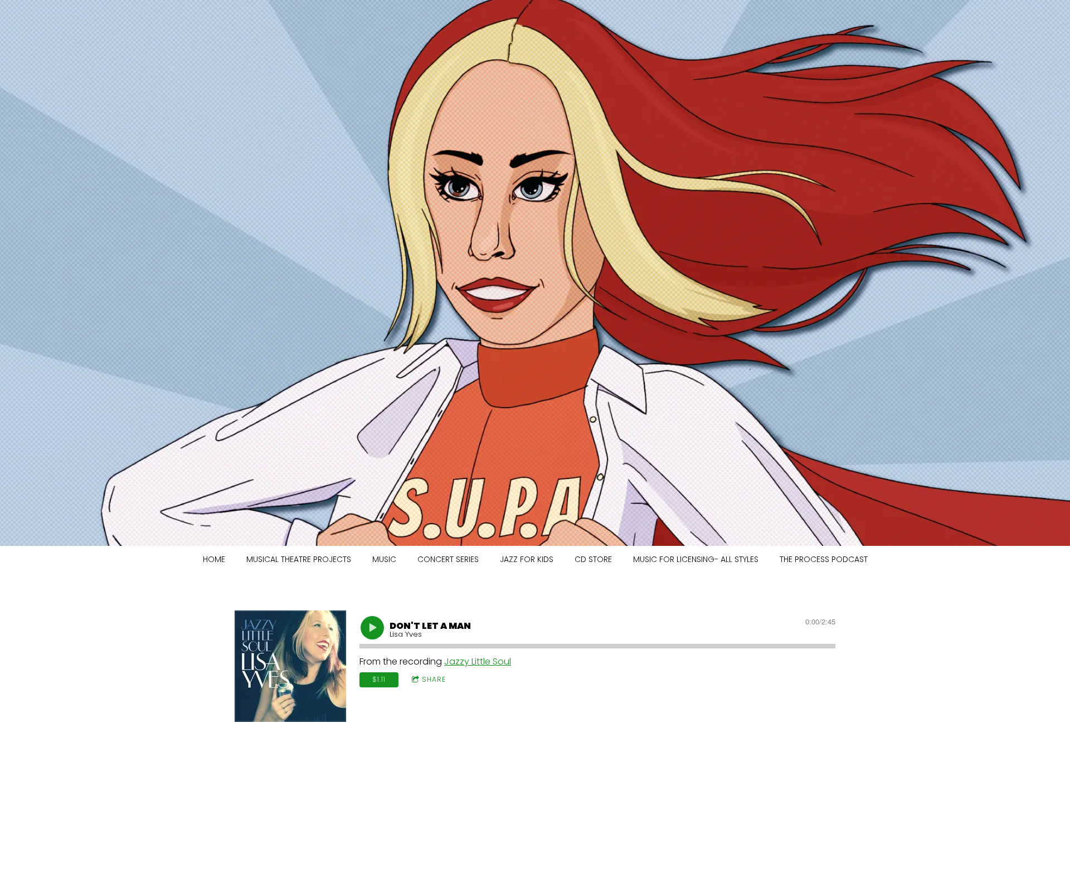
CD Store (593, 559)
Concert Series (448, 559)
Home (214, 559)
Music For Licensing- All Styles (695, 559)
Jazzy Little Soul (477, 661)
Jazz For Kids (526, 559)
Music (384, 559)
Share (434, 679)
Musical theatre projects (298, 559)
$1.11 (379, 679)
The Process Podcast (824, 559)
